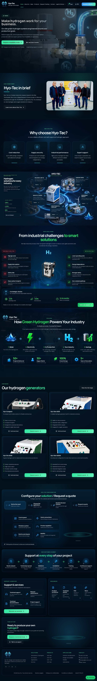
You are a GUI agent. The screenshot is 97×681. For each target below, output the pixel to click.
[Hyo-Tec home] (17, 655)
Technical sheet (14, 431)
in (5, 666)
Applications (34, 659)
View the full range (87, 388)
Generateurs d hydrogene (37, 655)
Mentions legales (39, 673)
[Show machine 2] (49, 345)
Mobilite (65, 659)
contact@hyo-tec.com (85, 660)
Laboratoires (66, 662)
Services (33, 662)
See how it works (33, 42)
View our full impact (10, 215)
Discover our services (15, 611)
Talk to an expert (84, 305)
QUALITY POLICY (79, 673)
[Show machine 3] (79, 540)
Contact (52, 4)
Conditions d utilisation (67, 673)
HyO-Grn (49, 657)
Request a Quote (88, 4)
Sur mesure (34, 657)
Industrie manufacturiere (69, 655)
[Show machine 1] (48, 345)
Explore (36, 184)
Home (21, 4)
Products (36, 4)
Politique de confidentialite (52, 673)
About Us (26, 4)
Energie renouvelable (68, 657)
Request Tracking (44, 4)
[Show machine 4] (80, 540)
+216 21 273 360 (84, 655)
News (31, 4)
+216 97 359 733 (84, 658)
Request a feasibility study (11, 42)
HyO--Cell (49, 659)
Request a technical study (17, 637)
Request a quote (34, 431)
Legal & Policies (60, 4)
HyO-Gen (49, 655)
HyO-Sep (49, 662)
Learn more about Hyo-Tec (14, 107)
